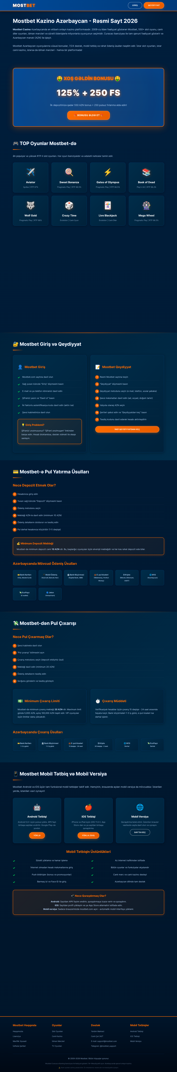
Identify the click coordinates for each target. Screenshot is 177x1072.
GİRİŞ (135, 5)
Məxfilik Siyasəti (19, 1041)
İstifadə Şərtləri (19, 1046)
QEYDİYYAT (154, 5)
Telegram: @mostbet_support (103, 1046)
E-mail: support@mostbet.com (104, 1041)
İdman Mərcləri (58, 1041)
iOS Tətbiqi (135, 1036)
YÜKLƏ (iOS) (88, 835)
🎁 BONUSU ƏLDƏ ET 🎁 (88, 115)
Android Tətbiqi (136, 1031)
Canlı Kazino (57, 1036)
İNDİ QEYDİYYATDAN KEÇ (127, 429)
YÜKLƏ (37, 835)
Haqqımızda (18, 1031)
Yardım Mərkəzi (97, 1031)
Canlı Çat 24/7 (97, 1036)
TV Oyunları (57, 1046)
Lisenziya (17, 1036)
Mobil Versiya (135, 1041)
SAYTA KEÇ (140, 832)
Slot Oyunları (57, 1031)
